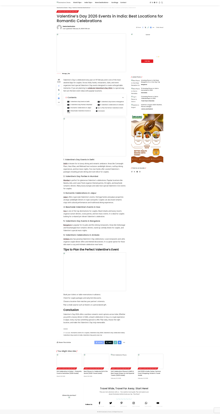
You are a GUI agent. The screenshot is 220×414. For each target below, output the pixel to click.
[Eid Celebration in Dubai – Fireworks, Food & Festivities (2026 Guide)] (69, 361)
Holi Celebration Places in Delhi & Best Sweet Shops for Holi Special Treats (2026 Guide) (122, 373)
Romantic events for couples (80, 333)
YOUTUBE (160, 406)
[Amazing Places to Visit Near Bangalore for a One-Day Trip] (135, 82)
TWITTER (112, 406)
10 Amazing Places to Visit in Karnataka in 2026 (150, 89)
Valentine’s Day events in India (72, 335)
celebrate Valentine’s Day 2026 (100, 88)
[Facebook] (150, 2)
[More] (153, 27)
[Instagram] (157, 2)
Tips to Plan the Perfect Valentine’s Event (110, 108)
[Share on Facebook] (143, 27)
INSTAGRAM (136, 406)
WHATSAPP (148, 406)
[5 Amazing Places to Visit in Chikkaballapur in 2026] (135, 99)
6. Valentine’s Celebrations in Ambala (112, 105)
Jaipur (65, 197)
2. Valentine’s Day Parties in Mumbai (81, 104)
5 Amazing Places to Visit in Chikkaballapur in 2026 (149, 97)
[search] (162, 2)
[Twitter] (152, 2)
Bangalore (67, 225)
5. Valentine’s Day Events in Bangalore (112, 101)
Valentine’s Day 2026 (96, 333)
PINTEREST (123, 406)
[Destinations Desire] (63, 2)
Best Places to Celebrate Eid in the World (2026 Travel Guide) (96, 372)
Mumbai (66, 180)
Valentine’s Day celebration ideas (114, 333)
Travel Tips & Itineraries (147, 101)
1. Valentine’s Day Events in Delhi (79, 101)
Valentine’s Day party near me (92, 335)
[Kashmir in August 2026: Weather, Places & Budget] (135, 107)
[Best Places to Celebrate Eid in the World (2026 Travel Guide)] (96, 361)
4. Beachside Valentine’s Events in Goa (79, 111)
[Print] (151, 27)
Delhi (65, 163)
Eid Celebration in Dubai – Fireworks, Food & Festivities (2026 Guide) (69, 372)
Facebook (101, 406)
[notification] (159, 3)
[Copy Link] (148, 27)
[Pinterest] (154, 2)
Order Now (147, 61)
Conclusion (101, 111)
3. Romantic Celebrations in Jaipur (80, 108)
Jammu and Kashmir (147, 109)
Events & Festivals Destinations (67, 11)
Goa (65, 211)
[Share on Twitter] (145, 27)
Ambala (66, 239)
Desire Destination (69, 26)
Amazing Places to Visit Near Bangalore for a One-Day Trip (150, 81)
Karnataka (144, 92)
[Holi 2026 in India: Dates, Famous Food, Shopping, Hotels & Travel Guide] (150, 361)
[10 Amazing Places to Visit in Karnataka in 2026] (135, 91)
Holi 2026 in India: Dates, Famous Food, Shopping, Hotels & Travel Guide (149, 373)
